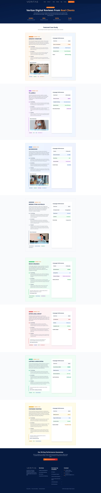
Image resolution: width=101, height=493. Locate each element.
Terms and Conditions (34, 488)
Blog (61, 1)
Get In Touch (71, 1)
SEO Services (41, 474)
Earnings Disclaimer (42, 488)
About (54, 1)
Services (48, 1)
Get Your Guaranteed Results (50, 459)
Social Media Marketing (43, 472)
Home (45, 1)
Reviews (57, 1)
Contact (65, 1)
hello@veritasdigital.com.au (69, 475)
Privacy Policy (29, 488)
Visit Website (41, 76)
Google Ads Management (43, 470)
